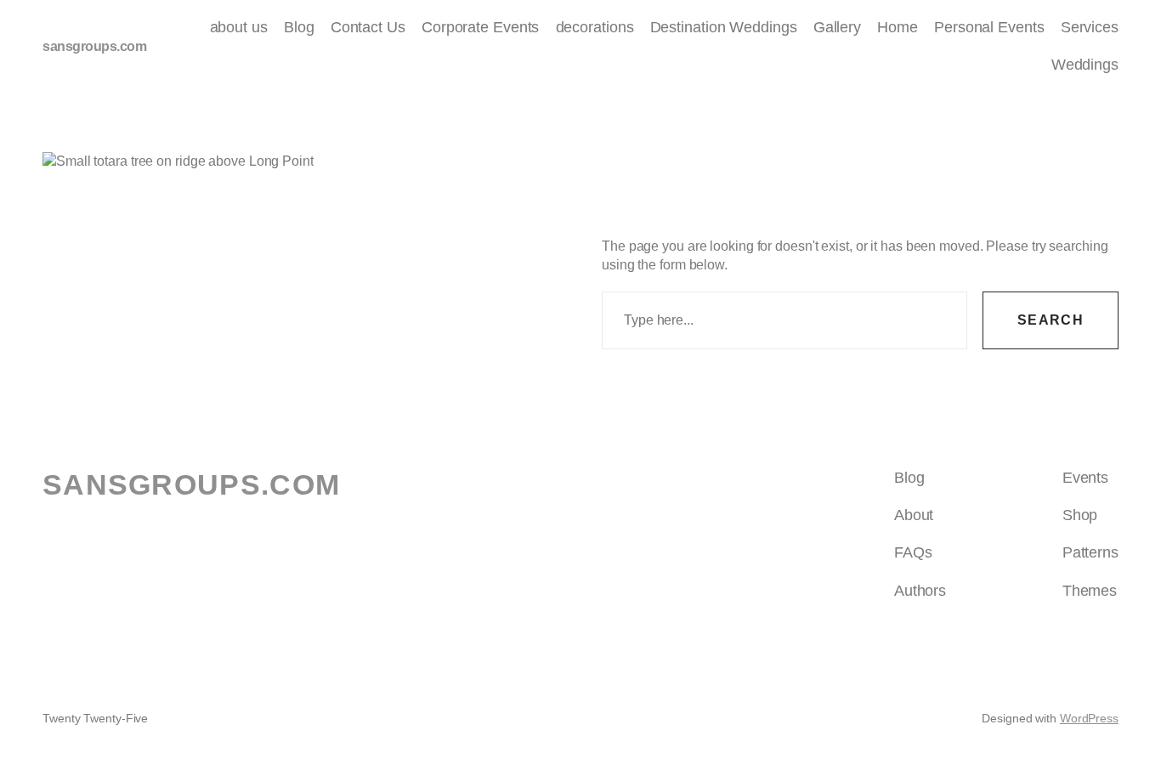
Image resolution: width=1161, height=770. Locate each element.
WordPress (1089, 718)
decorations (595, 27)
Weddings (1085, 64)
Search (1050, 320)
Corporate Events (480, 27)
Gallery (837, 27)
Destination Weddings (723, 27)
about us (239, 27)
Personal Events (989, 27)
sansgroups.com (94, 46)
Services (1090, 27)
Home (897, 27)
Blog (299, 27)
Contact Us (368, 27)
